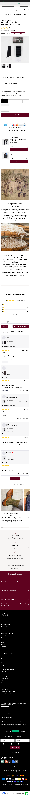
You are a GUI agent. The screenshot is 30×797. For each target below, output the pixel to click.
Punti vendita (4, 682)
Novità (2, 628)
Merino (2, 640)
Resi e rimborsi (4, 678)
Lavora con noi (4, 687)
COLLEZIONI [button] (3, 620)
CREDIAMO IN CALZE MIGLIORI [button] (7, 717)
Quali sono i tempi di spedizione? (8, 599)
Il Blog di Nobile (4, 665)
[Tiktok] (14, 766)
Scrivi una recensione (22, 326)
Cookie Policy (14, 770)
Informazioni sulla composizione (10, 83)
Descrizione (5, 73)
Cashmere (3, 637)
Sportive (3, 644)
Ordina (13, 331)
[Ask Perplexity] (9, 761)
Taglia (11, 144)
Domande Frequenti (5, 673)
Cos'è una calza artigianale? (7, 669)
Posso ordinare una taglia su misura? (9, 581)
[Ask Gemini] (13, 761)
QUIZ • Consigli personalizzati (8, 662)
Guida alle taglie (5, 105)
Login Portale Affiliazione (6, 693)
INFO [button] (2, 658)
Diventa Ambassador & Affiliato (8, 691)
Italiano (3, 794)
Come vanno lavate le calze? (7, 594)
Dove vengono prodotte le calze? (8, 590)
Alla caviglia (4, 648)
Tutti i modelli (4, 626)
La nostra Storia (4, 667)
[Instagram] (17, 766)
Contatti (3, 680)
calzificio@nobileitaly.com (8, 5)
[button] (8, 28)
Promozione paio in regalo (7, 689)
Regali (2, 631)
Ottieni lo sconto (15, 747)
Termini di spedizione (6, 676)
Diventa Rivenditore (5, 684)
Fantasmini (3, 646)
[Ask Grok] (16, 761)
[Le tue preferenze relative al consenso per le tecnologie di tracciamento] (27, 794)
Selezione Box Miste (5, 624)
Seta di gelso (4, 635)
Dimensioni (12, 156)
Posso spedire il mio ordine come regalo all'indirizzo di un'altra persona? (13, 604)
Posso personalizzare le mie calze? (9, 586)
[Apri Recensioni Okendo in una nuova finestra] (6, 322)
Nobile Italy (5, 770)
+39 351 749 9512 (24, 5)
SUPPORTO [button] (3, 698)
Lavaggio (5, 87)
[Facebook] (11, 766)
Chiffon (3, 642)
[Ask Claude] (6, 761)
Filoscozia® (3, 671)
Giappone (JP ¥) (12, 794)
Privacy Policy (21, 770)
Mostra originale (18, 359)
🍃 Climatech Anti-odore (6, 653)
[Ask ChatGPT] (2, 761)
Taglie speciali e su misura (7, 633)
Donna (2, 651)
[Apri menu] (3, 9)
